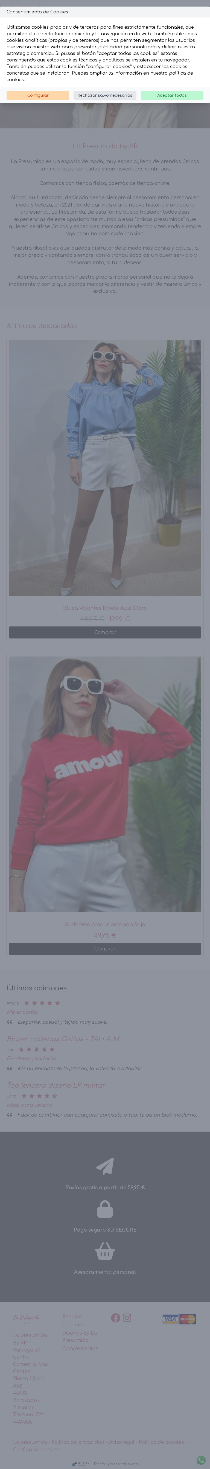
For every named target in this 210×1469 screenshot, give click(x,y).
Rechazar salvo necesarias (104, 95)
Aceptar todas (172, 95)
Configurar (38, 95)
